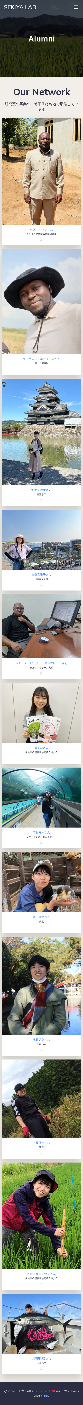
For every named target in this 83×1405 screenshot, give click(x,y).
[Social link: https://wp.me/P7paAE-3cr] (41, 927)
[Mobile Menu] (76, 7)
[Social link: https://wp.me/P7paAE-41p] (41, 500)
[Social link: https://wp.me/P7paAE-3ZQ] (41, 673)
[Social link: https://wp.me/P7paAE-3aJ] (41, 1050)
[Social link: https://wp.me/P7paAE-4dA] (41, 239)
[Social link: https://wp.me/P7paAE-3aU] (41, 758)
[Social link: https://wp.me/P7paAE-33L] (41, 1284)
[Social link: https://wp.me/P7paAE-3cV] (41, 842)
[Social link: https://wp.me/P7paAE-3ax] (41, 1153)
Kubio (45, 1396)
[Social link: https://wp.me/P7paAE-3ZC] (41, 585)
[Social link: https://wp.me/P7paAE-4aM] (41, 369)
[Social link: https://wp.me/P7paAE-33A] (41, 1369)
